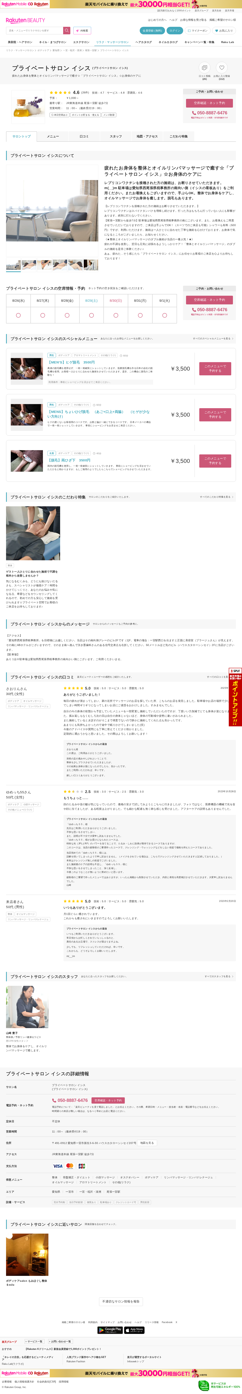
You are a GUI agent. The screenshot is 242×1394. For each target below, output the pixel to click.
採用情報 (64, 1381)
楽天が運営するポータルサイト (144, 1357)
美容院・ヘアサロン (20, 42)
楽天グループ (201, 10)
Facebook (167, 1322)
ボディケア (43, 50)
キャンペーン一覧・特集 (200, 42)
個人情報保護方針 (24, 1381)
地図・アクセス (147, 136)
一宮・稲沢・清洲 (72, 50)
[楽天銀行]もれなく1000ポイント (174, 10)
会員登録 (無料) (152, 30)
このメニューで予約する (215, 368)
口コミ (84, 136)
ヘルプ (173, 19)
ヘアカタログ (144, 42)
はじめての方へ (157, 19)
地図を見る (147, 1142)
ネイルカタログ (168, 42)
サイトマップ (108, 1322)
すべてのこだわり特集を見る (215, 497)
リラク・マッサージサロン (112, 42)
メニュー (53, 136)
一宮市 (70, 1191)
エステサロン (81, 42)
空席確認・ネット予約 (209, 103)
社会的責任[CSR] (46, 1381)
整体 (54, 1177)
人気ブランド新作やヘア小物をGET (86, 1357)
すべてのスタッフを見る (217, 976)
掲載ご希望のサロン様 (222, 19)
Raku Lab (227, 42)
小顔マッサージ (105, 1177)
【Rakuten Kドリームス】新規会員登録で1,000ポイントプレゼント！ (63, 1349)
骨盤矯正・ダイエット (76, 1177)
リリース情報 (152, 1322)
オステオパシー (129, 1177)
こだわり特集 (179, 136)
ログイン (175, 30)
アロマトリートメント (93, 1182)
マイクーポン (200, 30)
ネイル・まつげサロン (52, 42)
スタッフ (116, 136)
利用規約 (93, 1322)
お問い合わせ (125, 1322)
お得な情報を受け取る (193, 19)
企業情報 (7, 1381)
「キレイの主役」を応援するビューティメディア (28, 1358)
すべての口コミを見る (218, 677)
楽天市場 (229, 10)
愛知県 (56, 50)
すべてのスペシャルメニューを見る (211, 338)
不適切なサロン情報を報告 (121, 1301)
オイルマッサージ (63, 1182)
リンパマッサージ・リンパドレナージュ (188, 1177)
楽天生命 (216, 10)
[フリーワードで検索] (67, 30)
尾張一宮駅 (91, 50)
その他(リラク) (121, 1182)
